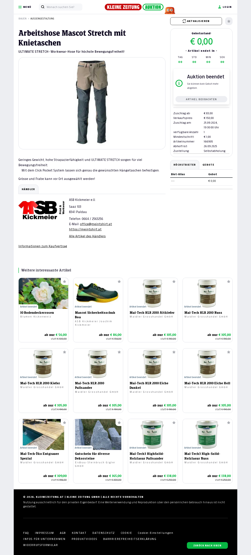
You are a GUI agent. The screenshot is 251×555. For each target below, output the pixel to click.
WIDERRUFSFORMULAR (40, 545)
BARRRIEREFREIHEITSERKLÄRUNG (129, 539)
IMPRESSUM (44, 532)
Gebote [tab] (208, 164)
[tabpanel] (92, 216)
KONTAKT (79, 532)
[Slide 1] (92, 142)
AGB (63, 532)
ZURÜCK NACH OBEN (207, 545)
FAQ (26, 532)
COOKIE (126, 532)
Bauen (22, 18)
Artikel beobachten (201, 99)
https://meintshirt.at (85, 229)
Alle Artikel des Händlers (87, 236)
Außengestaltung (42, 18)
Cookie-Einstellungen (155, 532)
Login (227, 7)
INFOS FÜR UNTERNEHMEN (44, 539)
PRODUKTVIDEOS (84, 539)
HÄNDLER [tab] (28, 189)
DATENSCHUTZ (103, 532)
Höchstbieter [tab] (185, 164)
